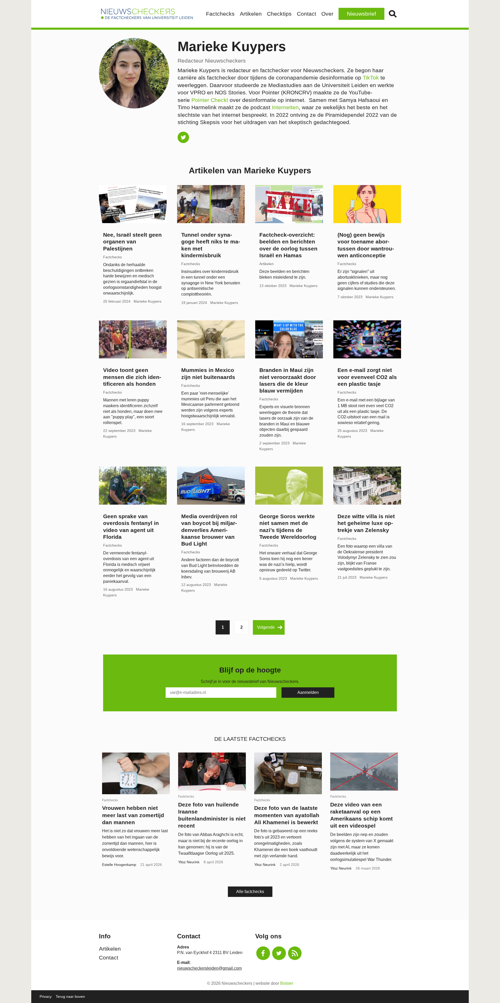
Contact (306, 14)
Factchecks (220, 14)
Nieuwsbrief (361, 14)
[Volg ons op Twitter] (279, 953)
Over (327, 14)
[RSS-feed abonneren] (295, 953)
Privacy (46, 996)
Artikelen (251, 14)
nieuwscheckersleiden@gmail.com (209, 968)
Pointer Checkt (209, 100)
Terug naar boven (70, 996)
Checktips (279, 14)
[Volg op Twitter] (183, 137)
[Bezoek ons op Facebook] (263, 953)
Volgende (266, 627)
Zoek (393, 14)
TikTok (371, 78)
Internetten (285, 107)
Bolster (286, 983)
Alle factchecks (250, 891)
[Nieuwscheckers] (147, 13)
